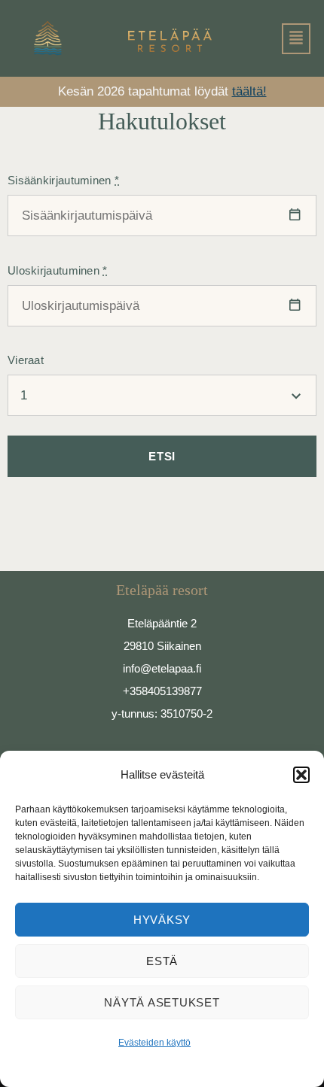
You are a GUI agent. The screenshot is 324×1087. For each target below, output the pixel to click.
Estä (162, 961)
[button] (301, 774)
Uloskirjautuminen (58, 270)
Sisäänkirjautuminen (63, 180)
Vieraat (26, 360)
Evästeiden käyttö (154, 1042)
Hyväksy (162, 919)
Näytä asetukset (161, 1002)
